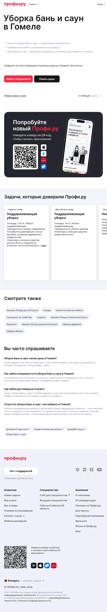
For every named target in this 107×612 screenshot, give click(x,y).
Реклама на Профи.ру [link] (88, 505)
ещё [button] (43, 245)
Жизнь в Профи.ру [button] (86, 526)
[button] (22, 310)
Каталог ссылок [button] (13, 515)
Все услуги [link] (10, 500)
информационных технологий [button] (20, 595)
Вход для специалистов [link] (53, 500)
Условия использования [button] (18, 510)
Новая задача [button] (12, 495)
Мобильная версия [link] (15, 521)
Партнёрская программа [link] (90, 515)
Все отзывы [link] (10, 505)
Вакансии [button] (81, 521)
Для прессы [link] (82, 510)
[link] (18, 78)
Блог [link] (78, 531)
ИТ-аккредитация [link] (86, 500)
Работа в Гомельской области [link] (52, 507)
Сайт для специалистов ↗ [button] (55, 495)
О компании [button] (83, 495)
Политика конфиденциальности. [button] (34, 600)
